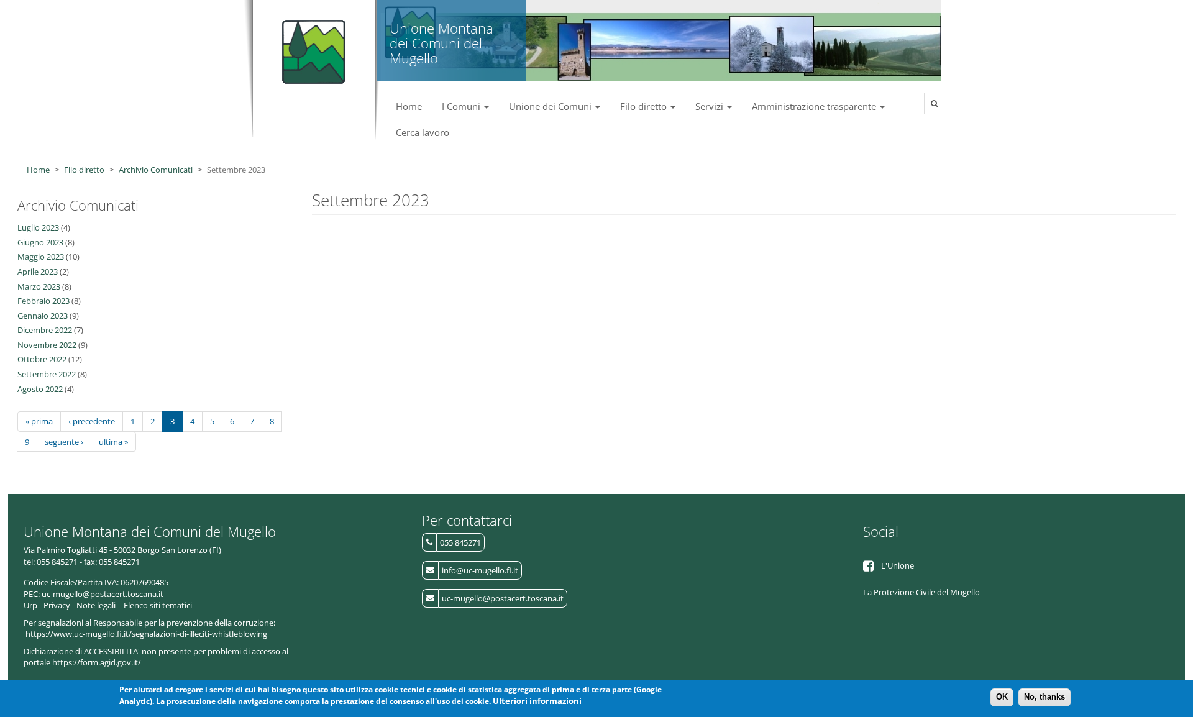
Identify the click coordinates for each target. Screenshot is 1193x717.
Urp (30, 605)
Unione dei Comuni (551, 106)
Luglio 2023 (38, 227)
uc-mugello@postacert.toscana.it (503, 598)
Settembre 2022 (46, 374)
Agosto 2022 (40, 389)
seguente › (64, 441)
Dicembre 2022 (44, 330)
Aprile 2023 (37, 271)
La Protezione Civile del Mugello (921, 592)
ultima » (113, 441)
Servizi (710, 106)
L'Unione (897, 565)
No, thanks (1044, 696)
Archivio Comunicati (156, 169)
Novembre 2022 (46, 344)
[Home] (311, 46)
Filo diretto (644, 106)
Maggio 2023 (40, 256)
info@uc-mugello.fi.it (480, 570)
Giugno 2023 (40, 242)
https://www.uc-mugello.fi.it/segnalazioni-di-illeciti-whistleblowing (146, 633)
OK (1002, 696)
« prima (39, 421)
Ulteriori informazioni (537, 700)
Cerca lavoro (422, 132)
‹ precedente (91, 421)
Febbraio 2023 (43, 300)
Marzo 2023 (38, 286)
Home (409, 106)
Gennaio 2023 (42, 315)
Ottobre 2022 (41, 359)
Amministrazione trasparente (815, 106)
